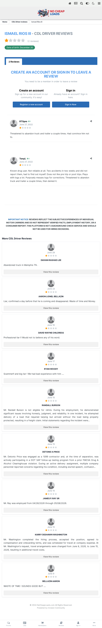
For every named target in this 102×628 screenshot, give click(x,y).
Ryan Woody (51, 369)
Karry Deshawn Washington (51, 534)
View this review (51, 272)
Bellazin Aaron (51, 581)
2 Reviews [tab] (14, 61)
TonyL (22, 158)
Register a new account (31, 104)
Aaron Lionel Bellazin (51, 296)
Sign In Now (70, 104)
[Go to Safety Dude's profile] (51, 392)
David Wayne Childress (51, 332)
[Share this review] (91, 121)
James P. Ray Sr (51, 498)
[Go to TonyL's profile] (13, 160)
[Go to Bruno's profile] (51, 247)
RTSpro (23, 121)
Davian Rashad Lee (51, 260)
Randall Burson (51, 405)
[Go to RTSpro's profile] (13, 123)
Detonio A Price (51, 452)
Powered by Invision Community (51, 608)
